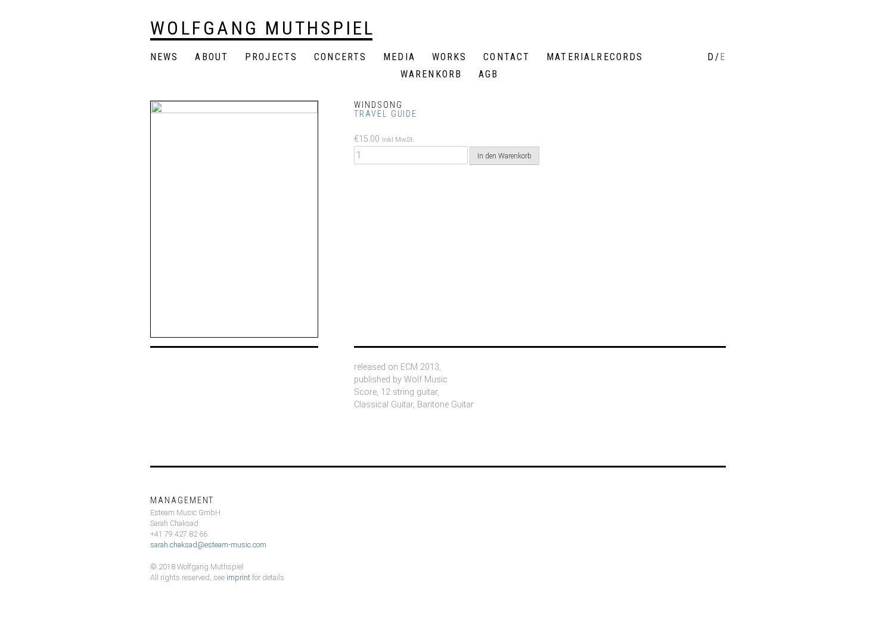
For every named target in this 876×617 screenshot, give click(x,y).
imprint (238, 577)
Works (449, 57)
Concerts (340, 57)
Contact (506, 57)
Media (399, 57)
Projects (271, 57)
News (164, 57)
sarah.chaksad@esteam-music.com (208, 544)
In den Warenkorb (504, 156)
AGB (488, 75)
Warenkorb (431, 75)
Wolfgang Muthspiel (262, 28)
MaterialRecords (594, 57)
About (211, 57)
